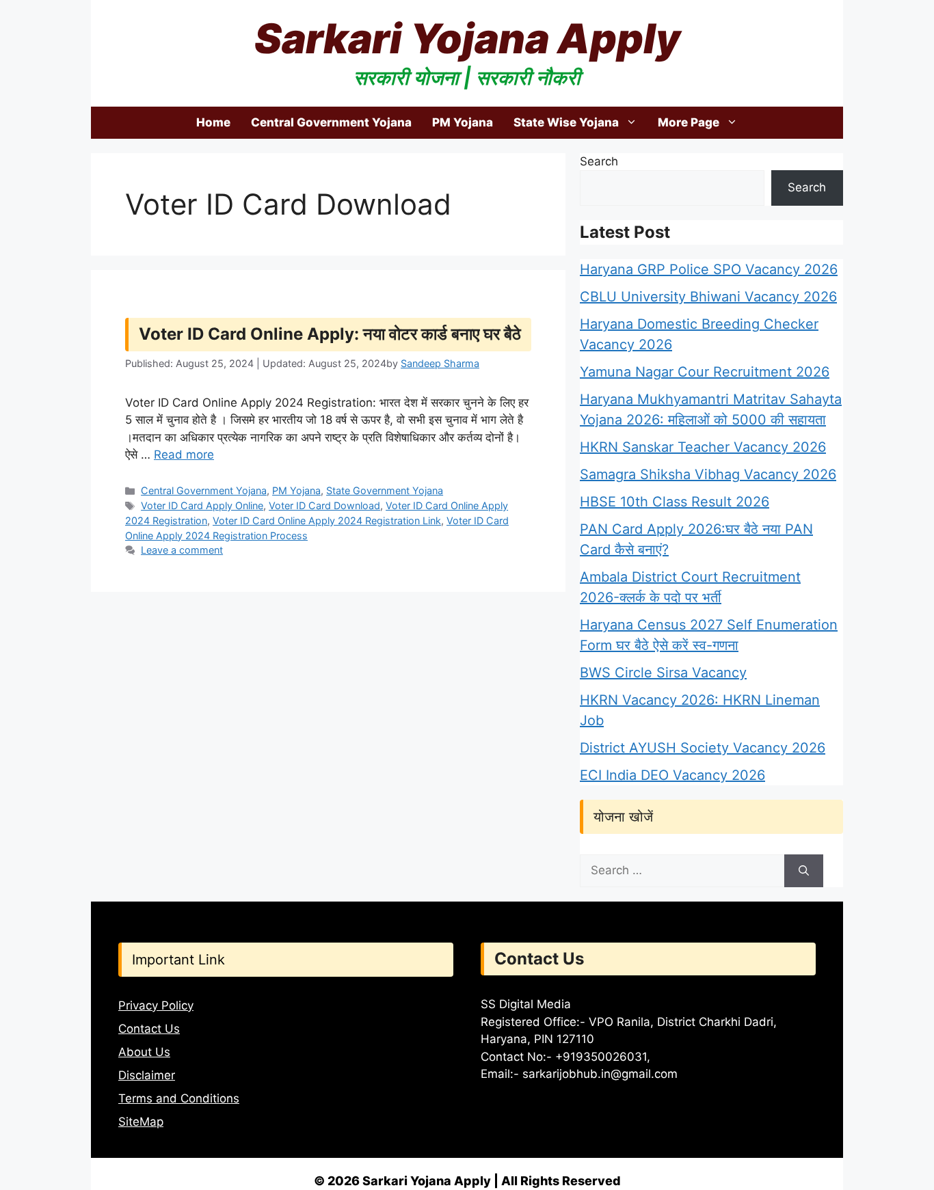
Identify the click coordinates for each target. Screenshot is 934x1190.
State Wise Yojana (566, 122)
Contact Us (149, 1029)
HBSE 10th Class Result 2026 (674, 501)
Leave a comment (182, 550)
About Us (144, 1052)
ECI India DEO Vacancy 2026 (672, 775)
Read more (184, 454)
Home (213, 122)
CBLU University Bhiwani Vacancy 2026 (708, 296)
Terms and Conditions (178, 1098)
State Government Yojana (384, 490)
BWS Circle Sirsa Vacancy (663, 672)
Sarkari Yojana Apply (467, 38)
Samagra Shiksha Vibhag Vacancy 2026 (708, 474)
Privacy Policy (156, 1005)
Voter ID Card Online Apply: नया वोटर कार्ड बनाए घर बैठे (330, 334)
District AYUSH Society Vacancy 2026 (702, 748)
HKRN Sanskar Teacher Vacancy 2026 (703, 447)
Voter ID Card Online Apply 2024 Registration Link (327, 520)
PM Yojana (462, 122)
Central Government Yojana (331, 122)
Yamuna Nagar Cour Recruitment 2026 (704, 372)
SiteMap (140, 1121)
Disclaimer (146, 1075)
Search (599, 161)
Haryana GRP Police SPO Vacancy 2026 (709, 269)
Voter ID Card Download (324, 505)
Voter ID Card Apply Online (202, 505)
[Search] (803, 870)
